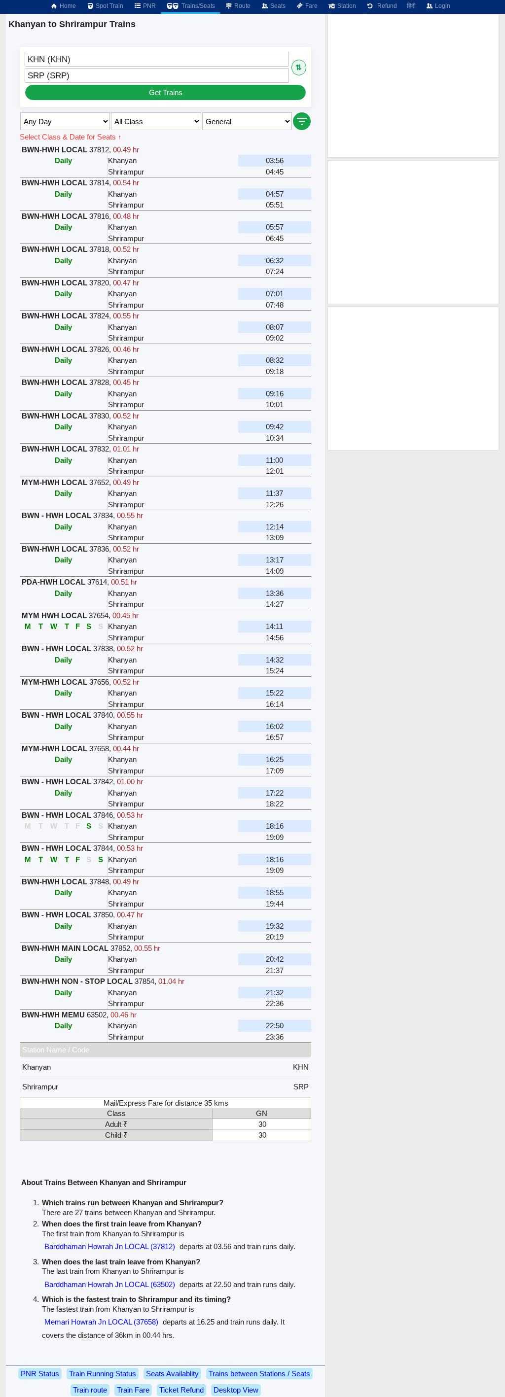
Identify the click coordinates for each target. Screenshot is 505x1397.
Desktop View (236, 1390)
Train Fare (133, 1390)
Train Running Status (102, 1373)
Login (441, 5)
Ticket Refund (181, 1390)
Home (67, 5)
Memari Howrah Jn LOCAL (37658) (101, 1322)
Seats (277, 5)
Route (242, 5)
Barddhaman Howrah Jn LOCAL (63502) (109, 1284)
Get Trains (165, 92)
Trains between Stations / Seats (259, 1373)
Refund (385, 5)
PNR (149, 5)
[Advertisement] (413, 86)
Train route (90, 1390)
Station (346, 5)
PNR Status (40, 1373)
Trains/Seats (197, 5)
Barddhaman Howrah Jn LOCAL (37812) (109, 1246)
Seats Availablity (172, 1373)
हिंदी (411, 5)
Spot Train (108, 5)
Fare (311, 5)
